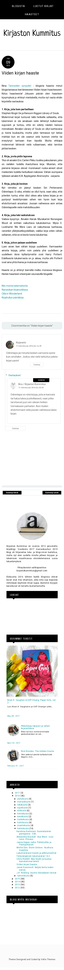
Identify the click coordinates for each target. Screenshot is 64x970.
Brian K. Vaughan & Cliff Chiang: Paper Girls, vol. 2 (31, 701)
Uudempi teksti (12, 493)
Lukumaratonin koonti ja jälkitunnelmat (36, 853)
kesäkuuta (23, 816)
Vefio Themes (48, 959)
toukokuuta (23, 819)
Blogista (18, 6)
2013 (17, 884)
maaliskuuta (24, 825)
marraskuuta (24, 802)
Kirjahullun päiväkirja (13, 297)
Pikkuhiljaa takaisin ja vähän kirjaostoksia (35, 727)
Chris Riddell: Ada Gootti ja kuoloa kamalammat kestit (34, 860)
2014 (17, 881)
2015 (17, 879)
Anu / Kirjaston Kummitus (32, 384)
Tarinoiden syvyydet (19, 85)
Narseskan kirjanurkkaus (15, 289)
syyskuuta (22, 807)
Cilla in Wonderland (12, 293)
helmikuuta (23, 828)
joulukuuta (23, 799)
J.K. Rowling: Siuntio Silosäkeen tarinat (36, 873)
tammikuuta (23, 876)
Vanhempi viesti (52, 493)
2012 (17, 887)
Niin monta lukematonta (15, 285)
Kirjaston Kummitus (32, 33)
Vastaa (36, 365)
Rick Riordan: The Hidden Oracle (37, 751)
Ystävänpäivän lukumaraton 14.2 (33, 856)
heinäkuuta (23, 813)
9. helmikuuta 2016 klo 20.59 (31, 388)
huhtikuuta (23, 822)
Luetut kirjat (43, 6)
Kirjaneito (21, 342)
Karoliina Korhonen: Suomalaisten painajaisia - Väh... (34, 832)
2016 (17, 796)
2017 (17, 793)
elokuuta (22, 810)
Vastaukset (14, 375)
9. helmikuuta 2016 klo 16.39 (28, 346)
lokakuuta (22, 805)
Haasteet (32, 14)
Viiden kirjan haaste (27, 864)
